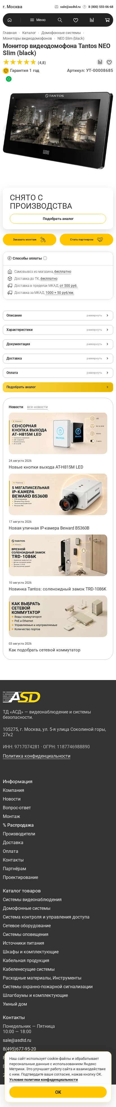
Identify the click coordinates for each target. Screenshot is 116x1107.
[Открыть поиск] (60, 20)
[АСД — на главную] (21, 697)
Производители (19, 833)
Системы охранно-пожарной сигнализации (48, 986)
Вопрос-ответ (17, 807)
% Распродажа (18, 825)
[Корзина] (107, 20)
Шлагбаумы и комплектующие (35, 995)
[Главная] (9, 20)
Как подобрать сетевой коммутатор (44, 650)
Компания (13, 790)
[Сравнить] (100, 62)
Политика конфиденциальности (36, 756)
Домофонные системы (26, 908)
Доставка (13, 842)
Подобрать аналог (58, 219)
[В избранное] (109, 62)
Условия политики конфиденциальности (43, 1080)
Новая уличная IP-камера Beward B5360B (49, 528)
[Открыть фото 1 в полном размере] (58, 130)
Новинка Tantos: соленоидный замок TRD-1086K (57, 589)
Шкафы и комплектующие (31, 951)
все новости (37, 407)
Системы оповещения (25, 934)
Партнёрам (14, 868)
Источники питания (23, 943)
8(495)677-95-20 (19, 1049)
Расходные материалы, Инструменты (42, 978)
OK (58, 1092)
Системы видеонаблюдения (32, 899)
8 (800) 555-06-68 (100, 7)
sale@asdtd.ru (70, 7)
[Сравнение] (91, 20)
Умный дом (15, 1004)
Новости (12, 799)
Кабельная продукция (26, 960)
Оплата (10, 851)
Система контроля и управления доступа (46, 917)
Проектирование (20, 877)
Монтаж (11, 816)
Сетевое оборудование (27, 925)
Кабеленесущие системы (29, 969)
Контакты (13, 860)
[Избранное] (75, 20)
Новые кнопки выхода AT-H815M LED (46, 467)
